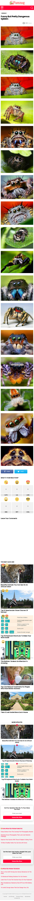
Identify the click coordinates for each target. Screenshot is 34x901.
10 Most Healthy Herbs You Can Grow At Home (14, 843)
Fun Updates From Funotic (12, 829)
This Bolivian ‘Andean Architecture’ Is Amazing (14, 662)
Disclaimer (27, 896)
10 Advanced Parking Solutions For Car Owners (14, 876)
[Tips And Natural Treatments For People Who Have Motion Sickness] (17, 675)
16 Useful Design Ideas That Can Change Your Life (15, 887)
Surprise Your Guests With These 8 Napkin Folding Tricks (16, 839)
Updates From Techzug (11, 869)
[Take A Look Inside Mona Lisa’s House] (17, 701)
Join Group (11, 896)
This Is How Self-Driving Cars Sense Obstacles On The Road (16, 872)
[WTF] (6, 590)
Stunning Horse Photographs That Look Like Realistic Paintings (15, 835)
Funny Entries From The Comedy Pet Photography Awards (17, 831)
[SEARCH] (32, 8)
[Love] (3, 565)
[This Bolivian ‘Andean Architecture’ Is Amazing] (17, 650)
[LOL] (3, 590)
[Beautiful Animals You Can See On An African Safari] (17, 573)
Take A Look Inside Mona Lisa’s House (14, 712)
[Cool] (3, 616)
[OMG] (6, 565)
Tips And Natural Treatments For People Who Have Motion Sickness (15, 688)
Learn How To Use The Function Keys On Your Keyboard (16, 879)
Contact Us (17, 898)
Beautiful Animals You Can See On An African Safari (14, 586)
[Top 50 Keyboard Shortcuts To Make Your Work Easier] (17, 624)
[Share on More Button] (30, 471)
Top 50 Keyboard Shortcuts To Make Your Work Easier (16, 637)
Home (5, 896)
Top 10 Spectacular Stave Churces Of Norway (14, 611)
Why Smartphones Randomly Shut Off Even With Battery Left (16, 883)
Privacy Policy (19, 896)
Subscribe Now (17, 817)
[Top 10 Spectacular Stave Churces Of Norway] (17, 599)
